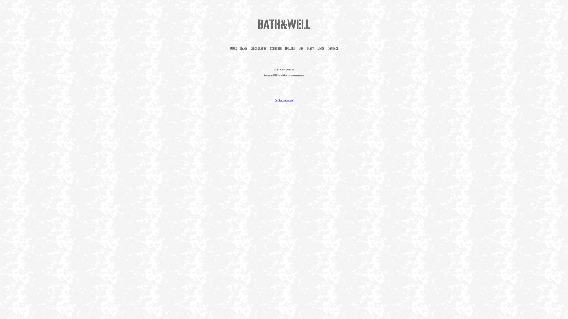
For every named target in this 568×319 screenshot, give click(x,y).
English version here (284, 100)
